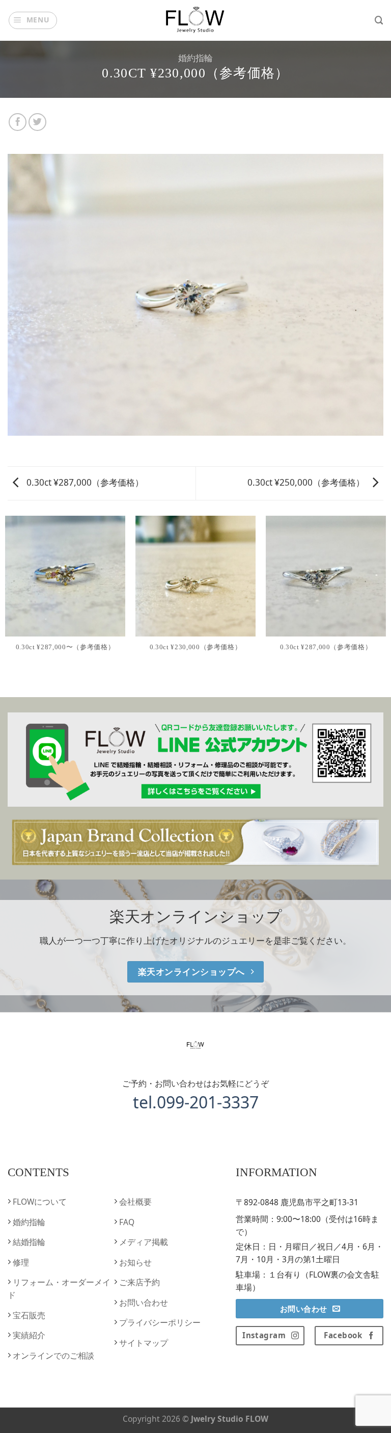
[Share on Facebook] (18, 122)
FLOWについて (39, 1201)
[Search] (379, 20)
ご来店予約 (138, 1282)
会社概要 (134, 1201)
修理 (20, 1262)
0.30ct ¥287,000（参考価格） (84, 482)
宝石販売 (28, 1315)
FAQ (125, 1222)
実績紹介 (28, 1335)
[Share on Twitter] (38, 122)
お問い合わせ (142, 1302)
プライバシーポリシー (159, 1322)
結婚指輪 (28, 1242)
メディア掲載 (142, 1242)
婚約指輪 (195, 58)
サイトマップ (142, 1342)
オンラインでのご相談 (52, 1355)
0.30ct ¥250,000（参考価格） (307, 482)
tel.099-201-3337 (196, 1102)
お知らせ (134, 1262)
